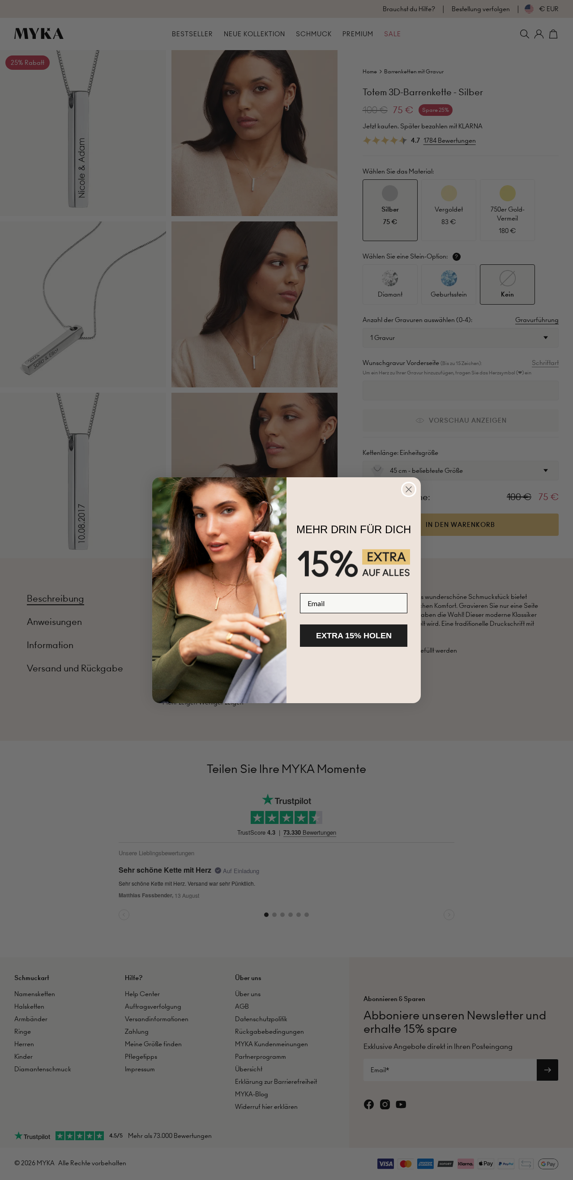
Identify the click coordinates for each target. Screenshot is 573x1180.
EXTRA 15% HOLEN (354, 635)
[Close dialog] (408, 489)
